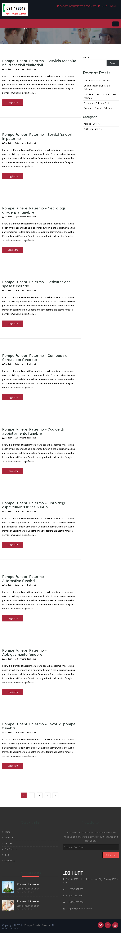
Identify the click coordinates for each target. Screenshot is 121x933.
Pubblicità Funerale (93, 129)
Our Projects (10, 849)
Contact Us (9, 860)
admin (9, 69)
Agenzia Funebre (92, 123)
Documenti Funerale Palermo (98, 108)
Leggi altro (13, 102)
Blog (6, 854)
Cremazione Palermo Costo (97, 103)
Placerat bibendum (29, 884)
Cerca (86, 57)
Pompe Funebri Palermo (37, 925)
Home (7, 831)
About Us (8, 837)
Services (8, 843)
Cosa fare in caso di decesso (97, 80)
